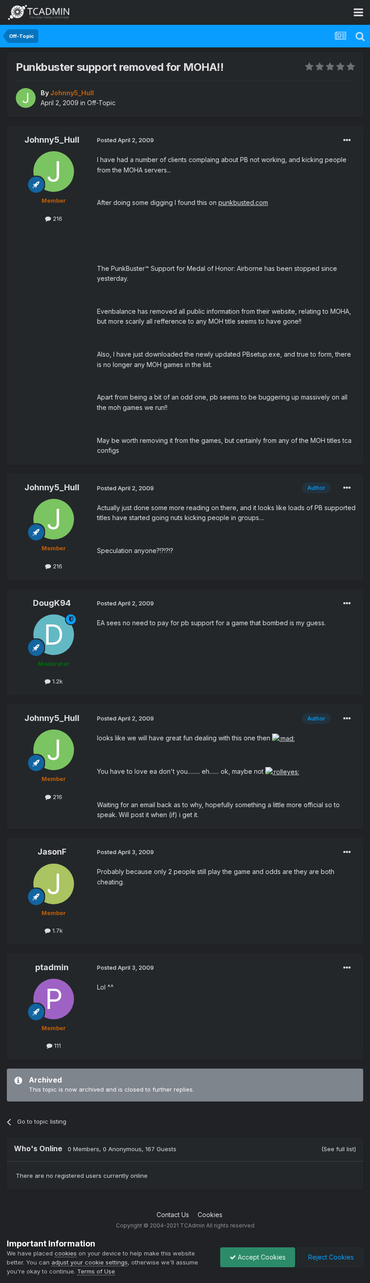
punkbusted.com (243, 202)
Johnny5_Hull (51, 139)
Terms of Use (96, 1271)
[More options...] (347, 140)
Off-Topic (101, 103)
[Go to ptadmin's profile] (53, 999)
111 (56, 1045)
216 (56, 218)
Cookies (210, 1214)
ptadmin (52, 967)
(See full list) (338, 1149)
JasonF (51, 851)
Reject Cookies (330, 1257)
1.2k (57, 681)
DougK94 (52, 603)
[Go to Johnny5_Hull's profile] (26, 98)
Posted (125, 140)
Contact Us (173, 1214)
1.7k (57, 930)
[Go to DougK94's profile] (53, 634)
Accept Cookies (261, 1257)
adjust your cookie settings (89, 1262)
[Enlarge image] (283, 738)
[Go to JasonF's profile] (53, 884)
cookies (66, 1253)
